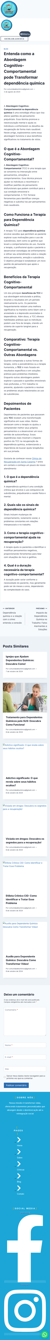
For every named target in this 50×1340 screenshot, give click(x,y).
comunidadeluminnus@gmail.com (20, 89)
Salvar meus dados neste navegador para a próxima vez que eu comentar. (26, 1077)
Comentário (11, 1010)
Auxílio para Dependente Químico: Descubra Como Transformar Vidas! (21, 960)
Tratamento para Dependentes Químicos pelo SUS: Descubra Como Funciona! (24, 721)
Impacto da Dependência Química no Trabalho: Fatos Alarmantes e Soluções (39, 619)
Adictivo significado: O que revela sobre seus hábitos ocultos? (22, 782)
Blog (6, 49)
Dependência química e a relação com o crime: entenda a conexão (12, 615)
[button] (25, 34)
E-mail (9, 1057)
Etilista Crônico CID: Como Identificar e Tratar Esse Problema (21, 899)
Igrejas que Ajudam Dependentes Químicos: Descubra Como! (20, 660)
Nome (8, 1045)
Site (7, 1069)
